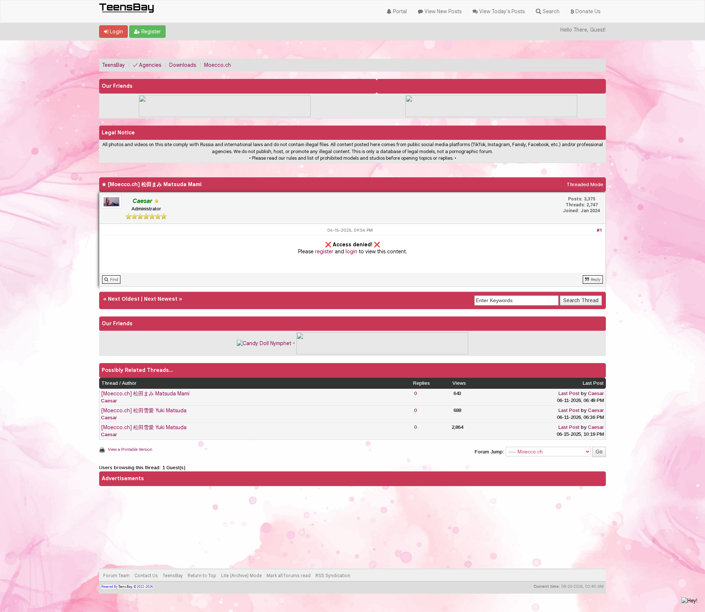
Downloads (182, 65)
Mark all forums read (289, 575)
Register (150, 31)
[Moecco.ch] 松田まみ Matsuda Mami (145, 393)
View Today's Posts (501, 11)
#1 (599, 230)
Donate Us (587, 11)
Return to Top (202, 575)
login (351, 251)
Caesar (109, 400)
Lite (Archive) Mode (241, 575)
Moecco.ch (217, 65)
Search (550, 11)
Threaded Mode (585, 184)
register (324, 251)
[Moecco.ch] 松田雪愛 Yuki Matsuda (144, 410)
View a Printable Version (130, 449)
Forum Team (116, 575)
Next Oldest (124, 299)
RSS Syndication (332, 575)
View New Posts (442, 11)
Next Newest (160, 299)
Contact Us (146, 575)
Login (115, 31)
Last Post (568, 393)
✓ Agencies (147, 65)
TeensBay (113, 65)
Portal (399, 11)
